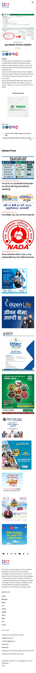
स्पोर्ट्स (3, 618)
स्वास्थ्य (3, 615)
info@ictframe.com (7, 638)
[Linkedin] (10, 54)
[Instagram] (13, 54)
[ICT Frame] (5, 8)
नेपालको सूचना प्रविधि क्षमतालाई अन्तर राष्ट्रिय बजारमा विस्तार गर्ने (17, 139)
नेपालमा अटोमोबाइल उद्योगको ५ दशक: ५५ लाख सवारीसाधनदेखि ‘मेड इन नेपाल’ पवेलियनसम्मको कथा (18, 256)
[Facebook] (3, 54)
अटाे (2, 181)
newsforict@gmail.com (8, 641)
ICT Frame (18, 48)
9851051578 (5, 644)
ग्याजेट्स (4, 609)
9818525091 (5, 647)
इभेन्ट (5, 181)
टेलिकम (4, 603)
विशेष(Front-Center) (11, 181)
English (4, 625)
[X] (6, 54)
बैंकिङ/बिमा (4, 599)
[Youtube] (16, 54)
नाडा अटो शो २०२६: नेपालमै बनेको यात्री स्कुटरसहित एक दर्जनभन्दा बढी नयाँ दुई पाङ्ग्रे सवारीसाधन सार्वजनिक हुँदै (17, 186)
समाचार (17, 181)
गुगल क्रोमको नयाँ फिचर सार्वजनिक (18, 45)
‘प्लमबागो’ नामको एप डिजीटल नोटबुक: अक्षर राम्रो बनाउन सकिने (18, 134)
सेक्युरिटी (4, 612)
